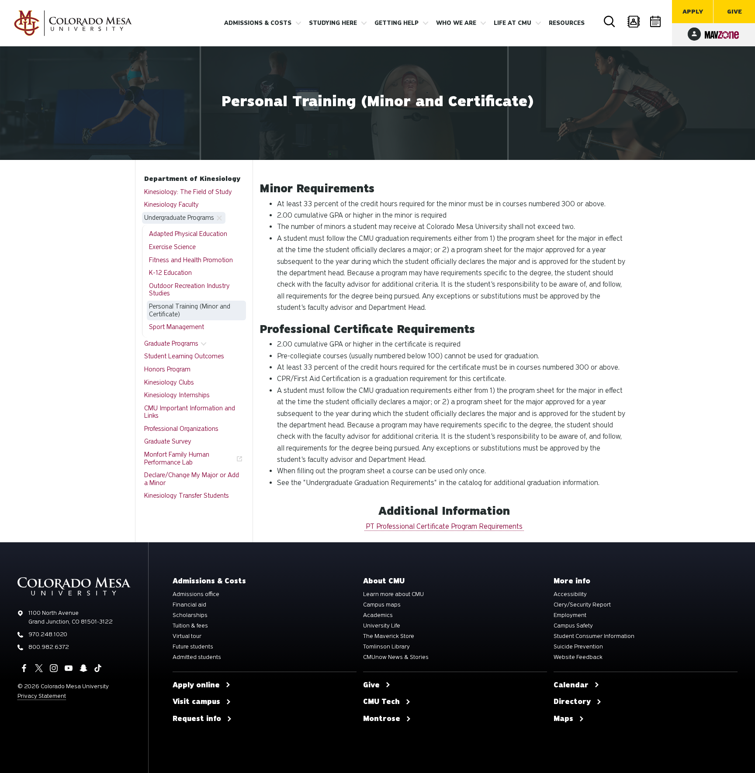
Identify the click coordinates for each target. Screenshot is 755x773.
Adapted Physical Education (188, 234)
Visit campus (196, 702)
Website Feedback (578, 657)
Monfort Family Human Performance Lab (176, 458)
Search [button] (610, 21)
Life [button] (512, 23)
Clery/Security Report (582, 604)
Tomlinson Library (386, 646)
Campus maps (382, 604)
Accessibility (570, 594)
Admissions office (196, 594)
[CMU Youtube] (69, 668)
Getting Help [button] (396, 23)
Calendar (656, 21)
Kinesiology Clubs (169, 382)
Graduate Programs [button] (171, 343)
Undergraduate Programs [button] (179, 218)
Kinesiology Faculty (171, 204)
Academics (378, 615)
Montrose (381, 719)
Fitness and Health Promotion (191, 260)
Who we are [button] (456, 23)
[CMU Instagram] (54, 668)
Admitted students (197, 657)
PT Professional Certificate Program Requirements (444, 526)
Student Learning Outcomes (184, 356)
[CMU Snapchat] (83, 668)
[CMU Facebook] (24, 668)
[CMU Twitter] (39, 668)
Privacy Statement (41, 696)
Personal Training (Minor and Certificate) (189, 310)
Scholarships (190, 615)
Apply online (196, 685)
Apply (692, 11)
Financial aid (189, 604)
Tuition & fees (190, 625)
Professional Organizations (181, 429)
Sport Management (176, 327)
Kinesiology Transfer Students (186, 495)
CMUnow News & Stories (396, 657)
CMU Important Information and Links (189, 412)
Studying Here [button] (333, 23)
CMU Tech (381, 702)
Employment (570, 615)
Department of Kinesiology (192, 179)
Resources (567, 23)
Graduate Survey (167, 441)
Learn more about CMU (393, 594)
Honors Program (167, 369)
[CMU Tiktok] (98, 668)
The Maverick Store (388, 636)
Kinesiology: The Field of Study (188, 192)
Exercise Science (172, 247)
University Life (381, 625)
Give (734, 11)
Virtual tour (187, 636)
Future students (193, 646)
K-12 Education (170, 273)
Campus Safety (573, 625)
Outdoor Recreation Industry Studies (189, 290)
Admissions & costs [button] (257, 23)
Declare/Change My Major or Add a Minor (191, 479)
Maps (563, 719)
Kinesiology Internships (177, 395)
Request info (197, 719)
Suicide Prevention (578, 646)
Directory (633, 21)
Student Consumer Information (594, 636)
